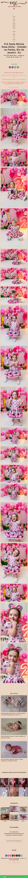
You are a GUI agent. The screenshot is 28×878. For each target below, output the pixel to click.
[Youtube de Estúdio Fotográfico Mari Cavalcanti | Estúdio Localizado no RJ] (14, 855)
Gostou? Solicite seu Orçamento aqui (14, 840)
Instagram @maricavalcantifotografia (14, 772)
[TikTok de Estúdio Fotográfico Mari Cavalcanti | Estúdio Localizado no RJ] (12, 856)
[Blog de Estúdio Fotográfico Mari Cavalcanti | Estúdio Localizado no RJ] (17, 855)
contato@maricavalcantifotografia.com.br (14, 833)
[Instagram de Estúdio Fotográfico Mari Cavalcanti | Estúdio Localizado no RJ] (9, 855)
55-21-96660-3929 (14, 832)
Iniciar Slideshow (14, 87)
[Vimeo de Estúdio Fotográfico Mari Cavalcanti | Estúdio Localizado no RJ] (21, 855)
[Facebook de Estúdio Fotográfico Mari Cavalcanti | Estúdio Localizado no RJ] (6, 855)
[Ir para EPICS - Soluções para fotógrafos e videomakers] (14, 862)
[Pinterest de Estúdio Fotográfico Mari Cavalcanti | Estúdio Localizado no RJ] (19, 855)
